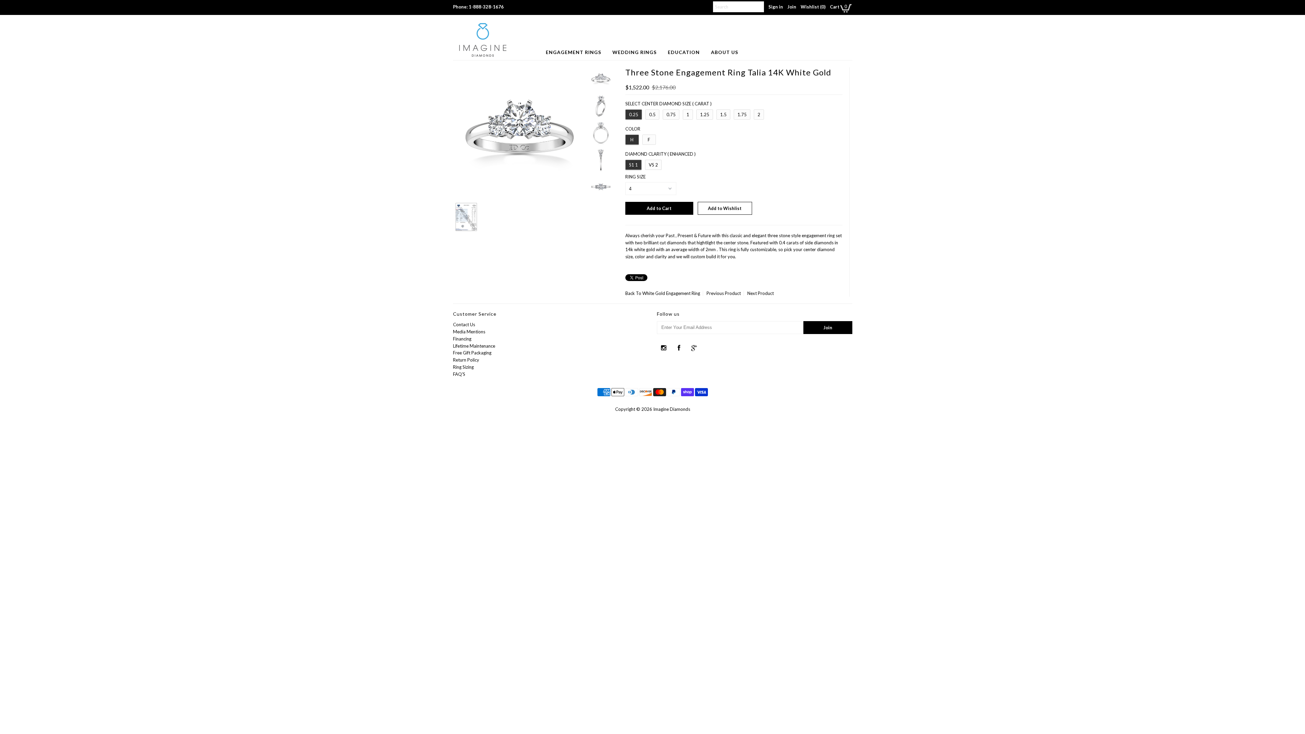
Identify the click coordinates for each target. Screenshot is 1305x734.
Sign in (775, 7)
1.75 (742, 114)
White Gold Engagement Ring (671, 293)
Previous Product (724, 293)
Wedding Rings (634, 52)
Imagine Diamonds (671, 409)
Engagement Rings (573, 52)
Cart (834, 7)
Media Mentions (469, 331)
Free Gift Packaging (472, 352)
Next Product (760, 293)
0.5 (652, 114)
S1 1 (633, 165)
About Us (724, 52)
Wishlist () (813, 7)
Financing (462, 339)
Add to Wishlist (725, 208)
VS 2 (653, 165)
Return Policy (466, 360)
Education (684, 52)
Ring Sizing (463, 367)
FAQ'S (459, 374)
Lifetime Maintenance (474, 346)
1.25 (704, 114)
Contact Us (464, 324)
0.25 (633, 114)
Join (791, 7)
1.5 (723, 114)
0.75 (671, 114)
